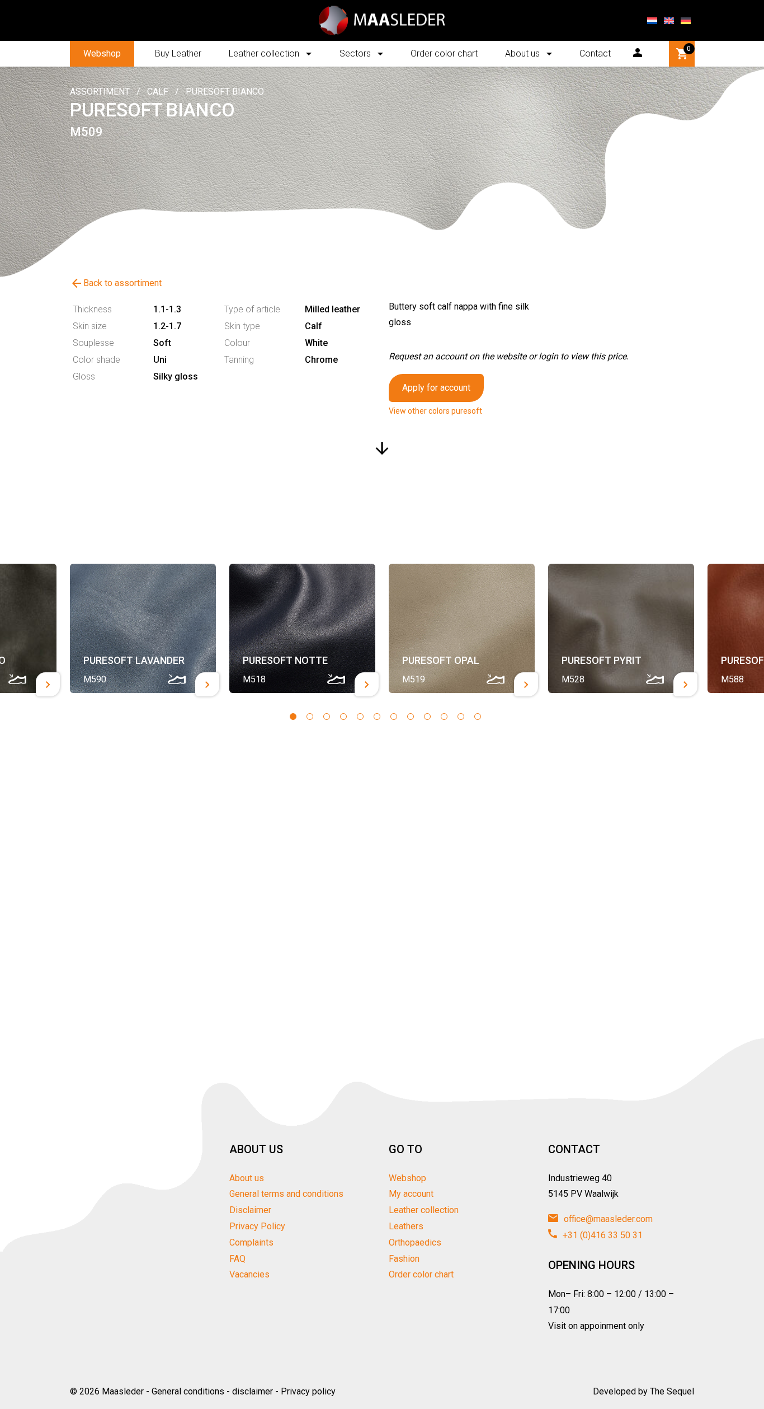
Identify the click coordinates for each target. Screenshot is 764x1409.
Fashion (404, 1258)
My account (411, 1193)
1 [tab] (293, 716)
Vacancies (249, 1274)
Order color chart (444, 53)
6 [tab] (377, 716)
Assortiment (100, 91)
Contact (595, 53)
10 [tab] (444, 716)
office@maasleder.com (607, 1219)
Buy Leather (178, 53)
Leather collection (264, 53)
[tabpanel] (143, 628)
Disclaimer (250, 1210)
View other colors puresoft (435, 410)
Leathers (406, 1226)
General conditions (188, 1391)
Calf (157, 91)
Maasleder (123, 1391)
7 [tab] (393, 716)
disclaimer (252, 1391)
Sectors (355, 53)
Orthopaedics (415, 1242)
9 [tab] (427, 716)
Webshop (102, 53)
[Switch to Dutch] (652, 20)
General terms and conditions (286, 1193)
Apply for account (436, 387)
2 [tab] (309, 716)
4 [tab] (343, 716)
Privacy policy (308, 1391)
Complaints (251, 1242)
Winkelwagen (689, 49)
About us (522, 53)
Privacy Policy (257, 1226)
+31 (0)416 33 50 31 (601, 1235)
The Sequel (672, 1391)
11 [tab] (461, 716)
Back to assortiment (116, 283)
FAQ (237, 1258)
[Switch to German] (685, 20)
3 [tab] (326, 716)
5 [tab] (360, 716)
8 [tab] (410, 716)
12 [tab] (477, 716)
